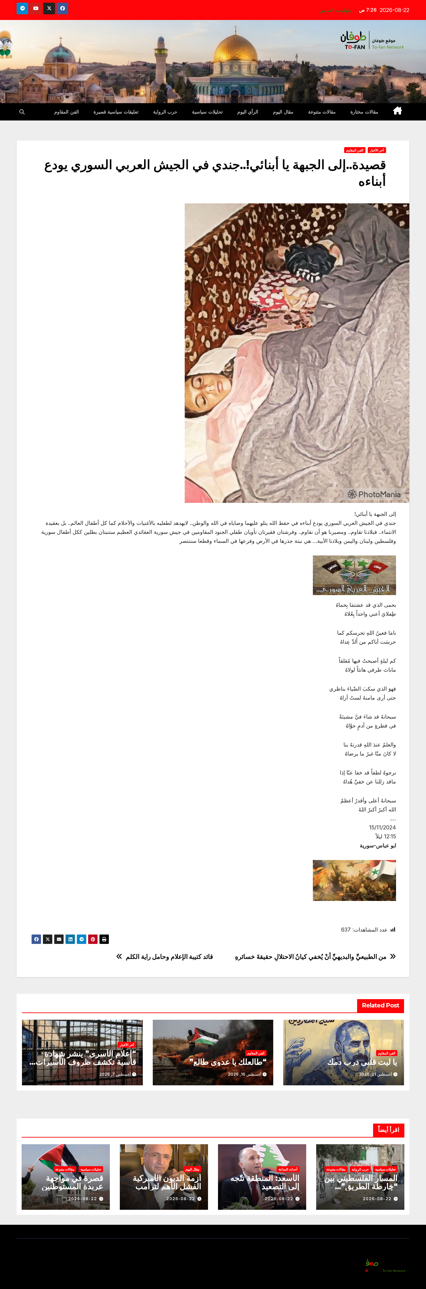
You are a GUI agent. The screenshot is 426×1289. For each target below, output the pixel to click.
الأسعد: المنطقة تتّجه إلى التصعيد (265, 1182)
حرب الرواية (165, 112)
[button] (22, 111)
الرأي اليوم (248, 112)
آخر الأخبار (377, 150)
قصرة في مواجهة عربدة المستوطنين (72, 1182)
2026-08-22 (377, 1198)
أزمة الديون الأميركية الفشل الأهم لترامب (167, 1182)
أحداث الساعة (288, 1169)
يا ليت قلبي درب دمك (362, 1062)
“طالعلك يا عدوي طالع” (228, 1062)
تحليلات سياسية (207, 112)
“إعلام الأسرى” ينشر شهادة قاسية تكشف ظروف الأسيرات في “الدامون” (86, 1062)
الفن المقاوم (66, 112)
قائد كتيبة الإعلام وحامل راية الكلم (169, 957)
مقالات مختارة (364, 112)
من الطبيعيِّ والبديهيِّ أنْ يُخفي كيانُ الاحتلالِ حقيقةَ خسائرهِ (310, 957)
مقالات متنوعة (322, 112)
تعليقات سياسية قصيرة (116, 112)
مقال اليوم (283, 112)
